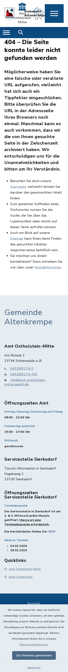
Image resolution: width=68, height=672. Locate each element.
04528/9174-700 (24, 374)
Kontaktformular (48, 267)
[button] (54, 13)
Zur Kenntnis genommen (34, 655)
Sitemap (16, 238)
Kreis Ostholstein (21, 577)
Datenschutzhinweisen (34, 644)
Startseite (18, 187)
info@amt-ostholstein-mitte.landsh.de (25, 382)
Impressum (34, 667)
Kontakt (34, 603)
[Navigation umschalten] (6, 32)
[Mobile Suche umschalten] (21, 32)
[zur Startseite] (9, 13)
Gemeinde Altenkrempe (28, 317)
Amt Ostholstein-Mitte (25, 569)
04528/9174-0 (21, 368)
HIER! (51, 532)
